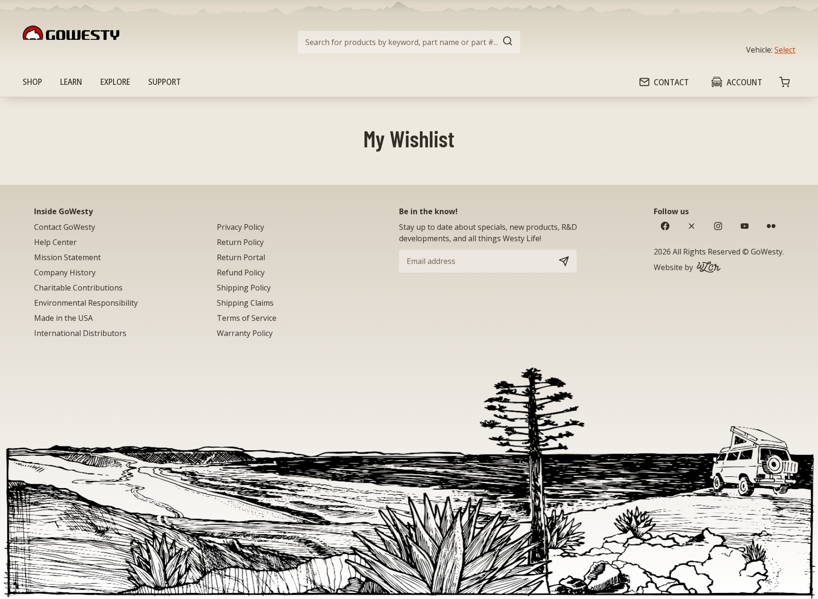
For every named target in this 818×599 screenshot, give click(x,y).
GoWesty (766, 251)
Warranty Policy (245, 333)
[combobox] (409, 42)
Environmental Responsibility (86, 303)
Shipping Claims (245, 303)
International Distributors (80, 333)
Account (744, 82)
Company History (65, 272)
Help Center (55, 242)
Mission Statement (67, 257)
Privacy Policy (240, 227)
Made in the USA (63, 318)
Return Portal (241, 257)
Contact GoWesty (64, 227)
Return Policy (240, 242)
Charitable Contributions (78, 287)
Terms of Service (246, 318)
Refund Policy (241, 272)
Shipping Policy (244, 287)
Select (784, 50)
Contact (671, 82)
